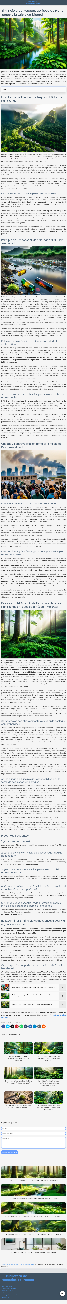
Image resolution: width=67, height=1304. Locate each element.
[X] (12, 1026)
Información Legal (7, 1286)
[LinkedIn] (30, 1026)
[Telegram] (35, 1026)
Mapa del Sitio (6, 1297)
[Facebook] (3, 1026)
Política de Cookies (7, 1290)
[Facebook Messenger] (8, 1026)
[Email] (39, 1026)
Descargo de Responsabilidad (11, 1295)
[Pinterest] (17, 1026)
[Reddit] (44, 1026)
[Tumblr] (26, 1026)
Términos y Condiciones (9, 1288)
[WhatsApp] (21, 1026)
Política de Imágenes (8, 1293)
